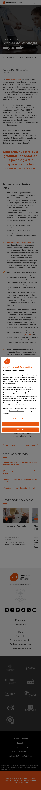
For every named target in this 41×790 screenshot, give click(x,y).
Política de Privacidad (16, 411)
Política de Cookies (27, 409)
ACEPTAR (20, 424)
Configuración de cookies (20, 418)
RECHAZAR (20, 429)
